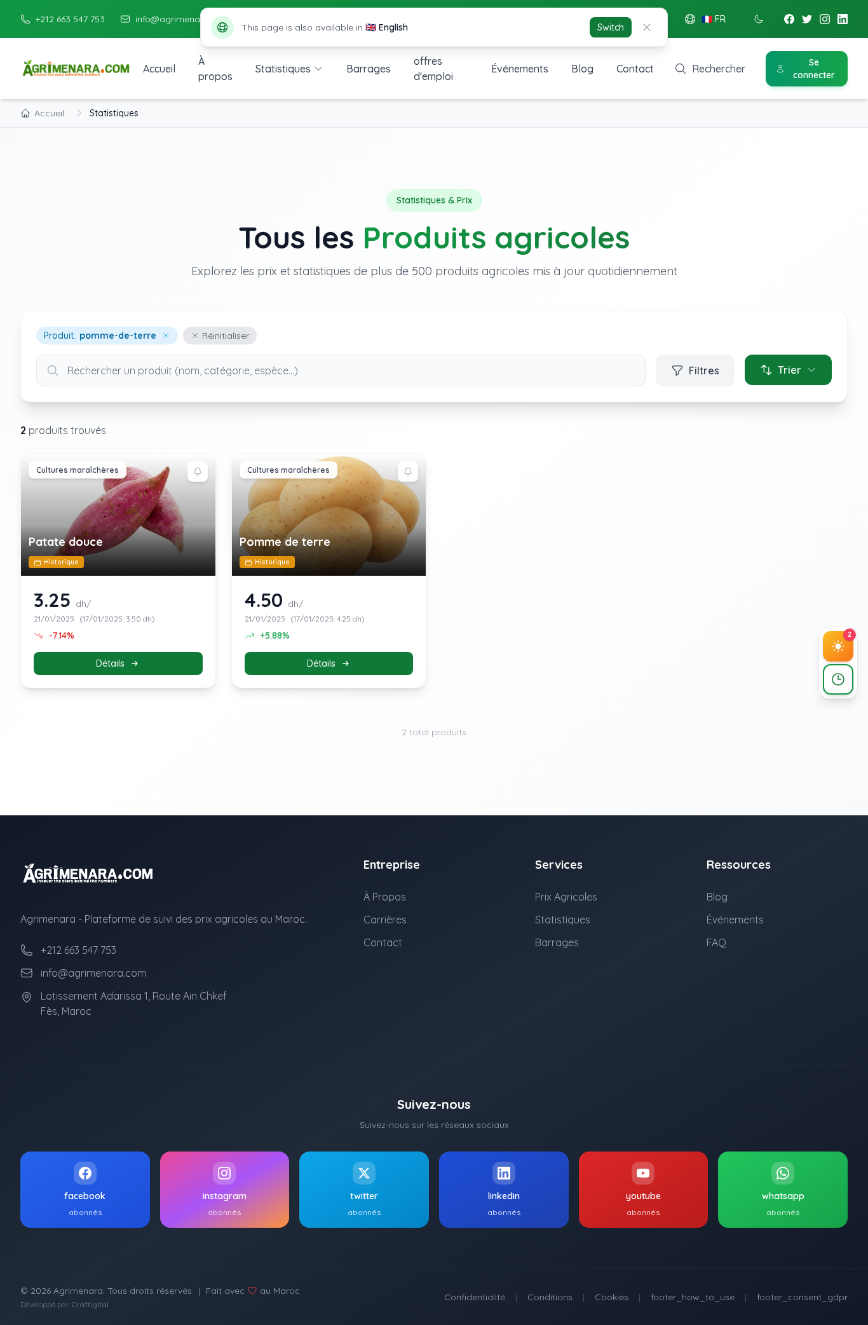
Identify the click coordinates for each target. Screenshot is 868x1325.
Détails (110, 663)
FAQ (716, 942)
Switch (610, 27)
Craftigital (90, 1304)
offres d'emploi (433, 69)
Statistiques (283, 68)
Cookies (611, 1297)
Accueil (159, 68)
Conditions (550, 1297)
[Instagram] (825, 19)
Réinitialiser (225, 335)
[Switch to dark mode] (759, 19)
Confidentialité (474, 1297)
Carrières (385, 919)
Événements (519, 68)
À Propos (384, 896)
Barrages (368, 68)
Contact (635, 68)
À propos (215, 69)
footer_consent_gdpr (802, 1297)
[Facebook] (789, 19)
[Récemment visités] (838, 679)
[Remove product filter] (165, 335)
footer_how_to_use (693, 1297)
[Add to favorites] (197, 471)
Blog (582, 68)
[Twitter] (807, 19)
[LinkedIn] (842, 19)
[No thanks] (647, 27)
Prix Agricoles (566, 896)
